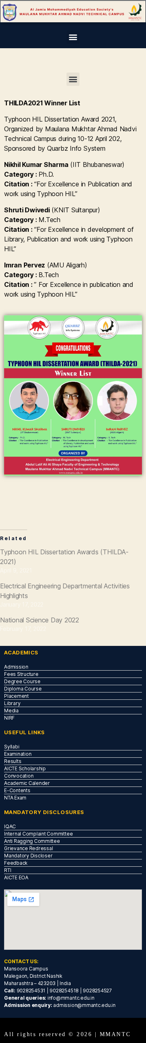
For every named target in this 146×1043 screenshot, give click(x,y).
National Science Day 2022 (39, 620)
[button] (73, 37)
